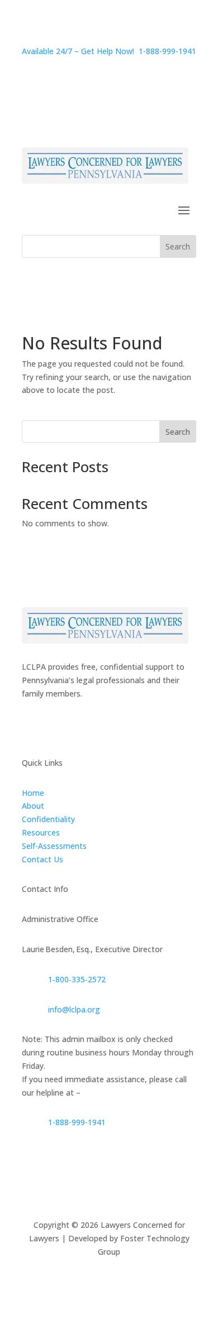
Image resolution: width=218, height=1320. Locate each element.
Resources (41, 832)
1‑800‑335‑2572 (77, 979)
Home (33, 793)
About (33, 805)
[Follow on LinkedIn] (75, 726)
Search (177, 431)
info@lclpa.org (74, 1009)
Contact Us (42, 859)
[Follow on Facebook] (31, 726)
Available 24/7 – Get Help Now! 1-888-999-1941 (109, 51)
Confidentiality (48, 819)
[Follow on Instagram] (53, 726)
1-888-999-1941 (77, 1122)
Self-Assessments (54, 846)
